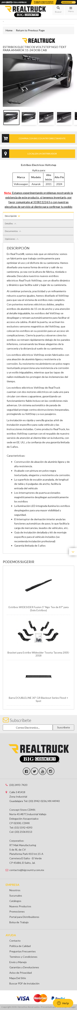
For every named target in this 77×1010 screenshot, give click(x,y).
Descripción (11, 215)
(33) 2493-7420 (18, 784)
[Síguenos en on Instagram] (50, 771)
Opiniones (10, 238)
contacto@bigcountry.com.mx (26, 870)
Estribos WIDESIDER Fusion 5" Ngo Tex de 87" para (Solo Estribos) (39, 608)
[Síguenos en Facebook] (26, 771)
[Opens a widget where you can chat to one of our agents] (63, 1003)
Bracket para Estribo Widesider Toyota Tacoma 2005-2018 (38, 654)
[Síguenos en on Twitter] (34, 771)
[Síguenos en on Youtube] (42, 771)
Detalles (9, 223)
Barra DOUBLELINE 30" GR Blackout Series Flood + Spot (38, 699)
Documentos (11, 231)
